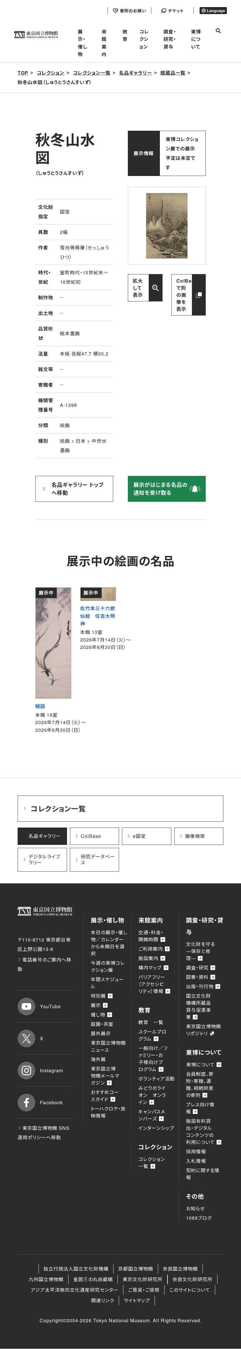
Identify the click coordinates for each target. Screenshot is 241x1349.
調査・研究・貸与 (169, 39)
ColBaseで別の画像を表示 (187, 294)
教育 (125, 35)
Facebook (51, 1102)
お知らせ (195, 1208)
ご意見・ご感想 (144, 1289)
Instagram (51, 1070)
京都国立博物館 (135, 1268)
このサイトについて (189, 1289)
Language (216, 11)
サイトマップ (137, 1300)
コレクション (144, 39)
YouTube (50, 1006)
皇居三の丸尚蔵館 (93, 1279)
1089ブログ (199, 1217)
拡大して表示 (138, 287)
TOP (23, 72)
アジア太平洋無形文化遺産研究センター (74, 1289)
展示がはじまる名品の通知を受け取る (160, 488)
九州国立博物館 (46, 1279)
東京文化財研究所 (143, 1279)
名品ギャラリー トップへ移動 (77, 488)
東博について (196, 39)
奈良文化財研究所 (192, 1279)
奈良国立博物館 (180, 1268)
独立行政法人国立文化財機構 (75, 1268)
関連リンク (102, 1300)
